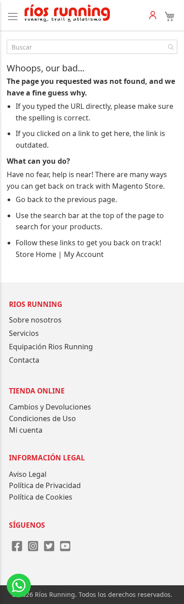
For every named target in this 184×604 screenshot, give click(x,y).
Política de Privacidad (45, 485)
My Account (84, 254)
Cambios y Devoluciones (50, 407)
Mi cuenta (25, 430)
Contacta (24, 360)
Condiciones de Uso (42, 418)
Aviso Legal (27, 474)
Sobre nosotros (35, 320)
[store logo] (67, 13)
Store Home (36, 254)
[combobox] (92, 47)
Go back (29, 199)
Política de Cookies (40, 497)
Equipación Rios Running (51, 347)
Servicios (24, 333)
